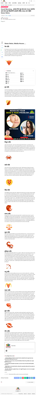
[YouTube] (17, 391)
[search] (29, 1)
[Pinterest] (18, 391)
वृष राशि (7, 74)
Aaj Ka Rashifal (25, 374)
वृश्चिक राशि (8, 79)
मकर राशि (8, 81)
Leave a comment (30, 382)
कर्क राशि (8, 76)
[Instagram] (20, 391)
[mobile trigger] (2, 1)
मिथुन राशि (22, 74)
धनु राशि (23, 79)
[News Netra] (4, 1)
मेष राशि (22, 73)
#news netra (21, 374)
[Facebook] (15, 391)
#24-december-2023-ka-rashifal (14, 374)
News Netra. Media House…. (11, 72)
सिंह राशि (22, 76)
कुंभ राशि (23, 81)
